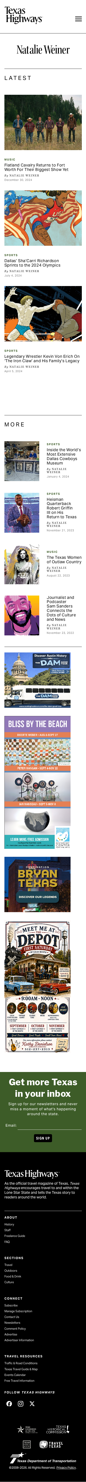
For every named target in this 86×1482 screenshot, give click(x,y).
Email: (11, 1125)
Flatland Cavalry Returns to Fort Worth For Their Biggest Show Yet (36, 167)
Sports (11, 255)
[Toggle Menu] (78, 19)
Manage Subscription (18, 1311)
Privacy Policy (66, 1468)
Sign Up (43, 1138)
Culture (9, 1282)
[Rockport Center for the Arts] (37, 847)
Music (9, 159)
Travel (8, 1265)
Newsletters (12, 1323)
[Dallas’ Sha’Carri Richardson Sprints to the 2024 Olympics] (43, 218)
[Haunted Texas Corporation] (37, 706)
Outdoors (10, 1271)
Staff (7, 1230)
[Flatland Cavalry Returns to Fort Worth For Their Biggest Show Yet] (43, 122)
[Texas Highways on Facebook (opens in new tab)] (9, 1403)
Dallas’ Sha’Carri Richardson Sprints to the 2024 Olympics (32, 263)
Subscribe (11, 1305)
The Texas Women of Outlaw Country (64, 559)
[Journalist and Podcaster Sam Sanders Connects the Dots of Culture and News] (21, 615)
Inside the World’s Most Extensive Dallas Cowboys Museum (64, 456)
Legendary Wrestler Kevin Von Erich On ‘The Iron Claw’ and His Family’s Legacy (42, 358)
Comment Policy (15, 1329)
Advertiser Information (19, 1340)
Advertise (10, 1334)
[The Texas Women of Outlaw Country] (21, 564)
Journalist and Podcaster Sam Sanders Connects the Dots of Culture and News (61, 608)
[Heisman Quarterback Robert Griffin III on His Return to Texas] (21, 513)
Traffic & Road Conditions (20, 1363)
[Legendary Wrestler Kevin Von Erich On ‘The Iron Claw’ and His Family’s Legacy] (43, 313)
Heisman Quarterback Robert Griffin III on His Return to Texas (62, 508)
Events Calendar (15, 1375)
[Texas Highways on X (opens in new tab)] (32, 1403)
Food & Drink (12, 1276)
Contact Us (11, 1317)
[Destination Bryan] (37, 910)
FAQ (7, 1242)
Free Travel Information (19, 1381)
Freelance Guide (14, 1236)
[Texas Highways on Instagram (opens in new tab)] (21, 1403)
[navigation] (78, 19)
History (9, 1224)
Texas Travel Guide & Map (21, 1369)
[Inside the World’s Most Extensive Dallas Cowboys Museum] (21, 461)
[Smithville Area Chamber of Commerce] (37, 1051)
